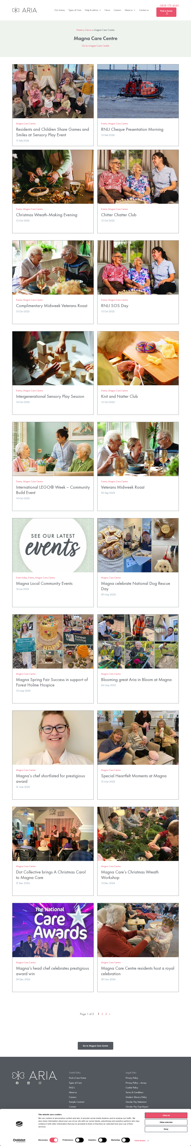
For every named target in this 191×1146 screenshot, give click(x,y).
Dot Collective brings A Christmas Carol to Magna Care (51, 874)
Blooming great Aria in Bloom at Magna (136, 679)
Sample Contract (76, 1101)
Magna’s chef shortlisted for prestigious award (50, 778)
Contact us (144, 10)
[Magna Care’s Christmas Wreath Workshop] (138, 833)
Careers (117, 10)
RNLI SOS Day (114, 305)
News (107, 10)
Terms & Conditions (134, 1092)
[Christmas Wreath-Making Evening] (53, 176)
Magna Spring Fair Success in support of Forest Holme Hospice (52, 682)
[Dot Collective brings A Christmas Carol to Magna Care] (53, 833)
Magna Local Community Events (44, 583)
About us (129, 10)
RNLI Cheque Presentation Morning (132, 129)
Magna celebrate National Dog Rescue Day (135, 586)
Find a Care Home (77, 1077)
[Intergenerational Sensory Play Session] (53, 358)
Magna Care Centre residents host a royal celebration (137, 971)
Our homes (59, 10)
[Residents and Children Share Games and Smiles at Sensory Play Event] (53, 91)
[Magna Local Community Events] (53, 545)
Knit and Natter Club (119, 396)
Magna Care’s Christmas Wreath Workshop (130, 874)
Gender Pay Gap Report (137, 1106)
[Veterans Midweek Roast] (138, 448)
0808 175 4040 (169, 5)
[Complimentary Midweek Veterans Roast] (53, 267)
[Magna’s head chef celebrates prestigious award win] (53, 929)
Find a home (166, 10)
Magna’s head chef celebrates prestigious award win (52, 971)
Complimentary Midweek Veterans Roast (51, 305)
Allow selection (166, 1122)
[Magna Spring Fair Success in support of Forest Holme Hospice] (53, 641)
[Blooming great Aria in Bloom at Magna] (138, 641)
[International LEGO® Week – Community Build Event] (53, 448)
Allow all (166, 1115)
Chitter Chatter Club (118, 215)
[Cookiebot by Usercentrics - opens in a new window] (19, 1140)
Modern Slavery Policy (136, 1097)
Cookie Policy (132, 1087)
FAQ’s (72, 1087)
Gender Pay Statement (136, 1101)
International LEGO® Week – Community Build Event (53, 489)
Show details (139, 1141)
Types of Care (74, 10)
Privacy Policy (132, 1077)
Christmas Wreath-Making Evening (46, 215)
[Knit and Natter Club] (138, 358)
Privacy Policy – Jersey (136, 1082)
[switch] (79, 1140)
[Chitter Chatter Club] (138, 176)
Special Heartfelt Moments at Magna (134, 776)
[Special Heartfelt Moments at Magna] (138, 737)
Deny (166, 1129)
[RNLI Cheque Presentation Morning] (138, 91)
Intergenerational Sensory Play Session (50, 396)
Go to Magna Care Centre (95, 45)
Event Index (21, 577)
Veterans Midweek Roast (122, 487)
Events (104, 123)
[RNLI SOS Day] (138, 267)
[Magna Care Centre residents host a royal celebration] (138, 929)
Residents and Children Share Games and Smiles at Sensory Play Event (52, 132)
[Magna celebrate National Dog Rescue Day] (138, 545)
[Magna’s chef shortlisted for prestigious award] (53, 737)
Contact (72, 1106)
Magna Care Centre (26, 123)
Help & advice (91, 10)
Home (79, 30)
